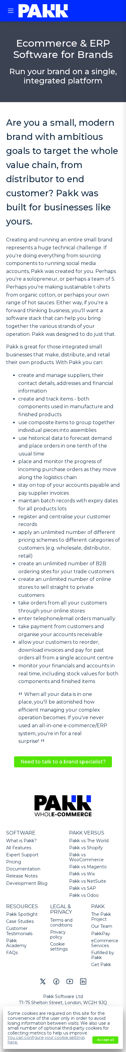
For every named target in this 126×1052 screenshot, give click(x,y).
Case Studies (20, 921)
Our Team (101, 926)
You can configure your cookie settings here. (46, 1039)
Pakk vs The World (89, 840)
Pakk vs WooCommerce (86, 857)
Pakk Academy (16, 943)
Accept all (105, 1040)
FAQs (12, 952)
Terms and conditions (61, 922)
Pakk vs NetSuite (87, 881)
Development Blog (26, 883)
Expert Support (22, 855)
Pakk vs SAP (82, 888)
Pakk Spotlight (22, 914)
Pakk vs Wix (82, 874)
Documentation (23, 869)
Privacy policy (58, 934)
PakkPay (100, 933)
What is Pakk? (21, 840)
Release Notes (22, 876)
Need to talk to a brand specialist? (63, 762)
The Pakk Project (101, 917)
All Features (18, 847)
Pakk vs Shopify (86, 847)
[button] (10, 10)
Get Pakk (101, 964)
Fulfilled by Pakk (102, 955)
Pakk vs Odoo (84, 895)
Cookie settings (59, 946)
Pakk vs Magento (88, 867)
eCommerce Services (104, 943)
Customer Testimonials (19, 931)
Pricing (13, 862)
